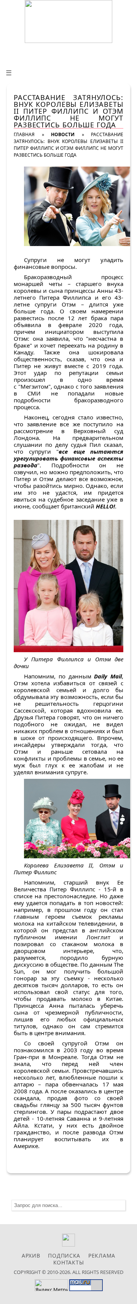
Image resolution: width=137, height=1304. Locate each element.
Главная (24, 134)
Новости (63, 134)
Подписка (64, 1255)
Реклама (101, 1255)
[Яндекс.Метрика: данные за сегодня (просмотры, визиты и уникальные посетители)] (51, 1285)
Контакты (68, 1262)
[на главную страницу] (68, 21)
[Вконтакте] (68, 1244)
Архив (31, 1255)
